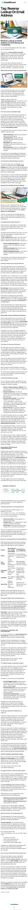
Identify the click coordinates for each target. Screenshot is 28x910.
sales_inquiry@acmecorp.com (8, 101)
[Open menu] (25, 2)
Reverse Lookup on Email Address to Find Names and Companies (12, 43)
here (20, 182)
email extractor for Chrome (8, 423)
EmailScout (12, 179)
